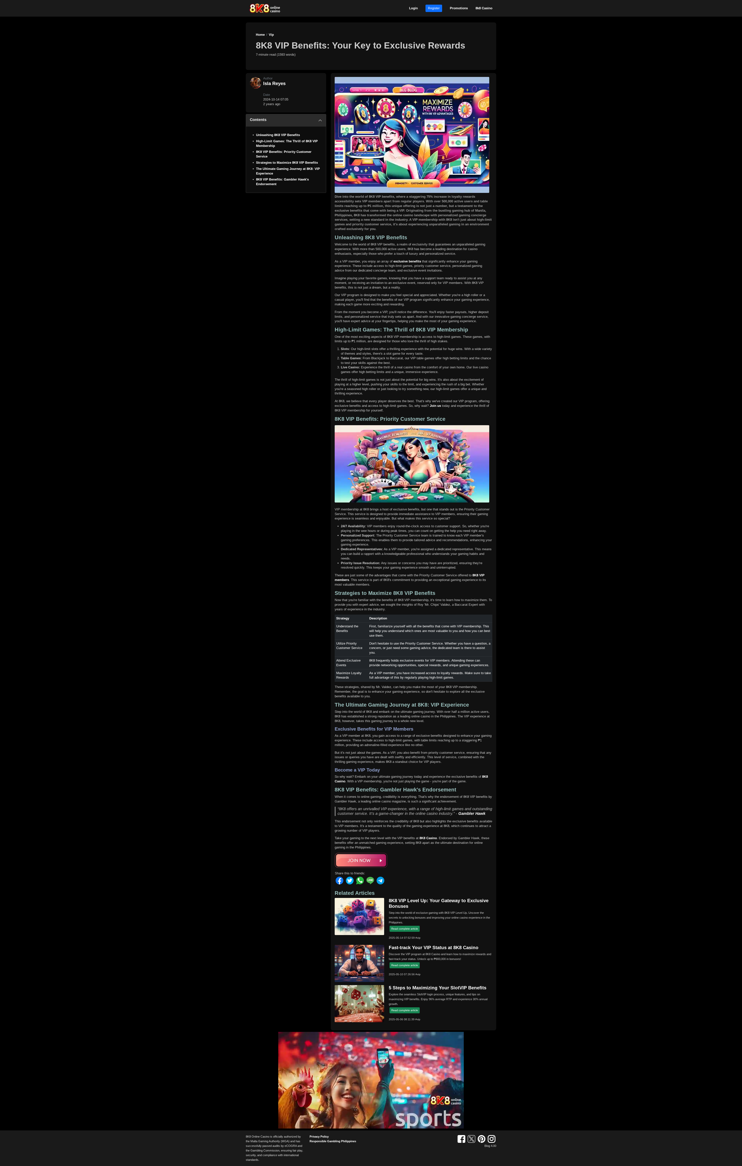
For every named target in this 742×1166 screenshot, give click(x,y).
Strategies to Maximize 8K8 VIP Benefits (287, 162)
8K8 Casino (428, 838)
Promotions (459, 8)
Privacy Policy (319, 1136)
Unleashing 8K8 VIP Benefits (278, 135)
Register (434, 8)
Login (413, 8)
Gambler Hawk (471, 813)
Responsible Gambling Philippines (333, 1141)
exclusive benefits (407, 261)
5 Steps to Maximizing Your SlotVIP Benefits (437, 987)
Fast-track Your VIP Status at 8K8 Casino (433, 947)
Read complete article (404, 928)
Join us (435, 406)
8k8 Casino (484, 8)
